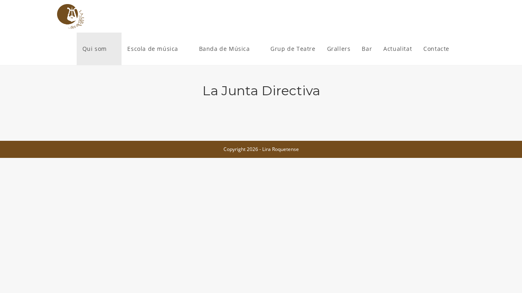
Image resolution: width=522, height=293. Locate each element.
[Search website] (463, 49)
